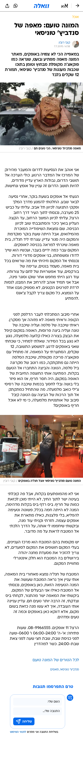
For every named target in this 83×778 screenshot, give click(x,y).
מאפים (54, 669)
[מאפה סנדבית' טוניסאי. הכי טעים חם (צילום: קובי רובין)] (41, 117)
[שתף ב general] (7, 5)
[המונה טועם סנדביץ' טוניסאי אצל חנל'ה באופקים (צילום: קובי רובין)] (41, 450)
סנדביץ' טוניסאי (69, 669)
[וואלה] (41, 6)
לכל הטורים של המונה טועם (56, 660)
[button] (64, 6)
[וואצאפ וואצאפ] (15, 6)
